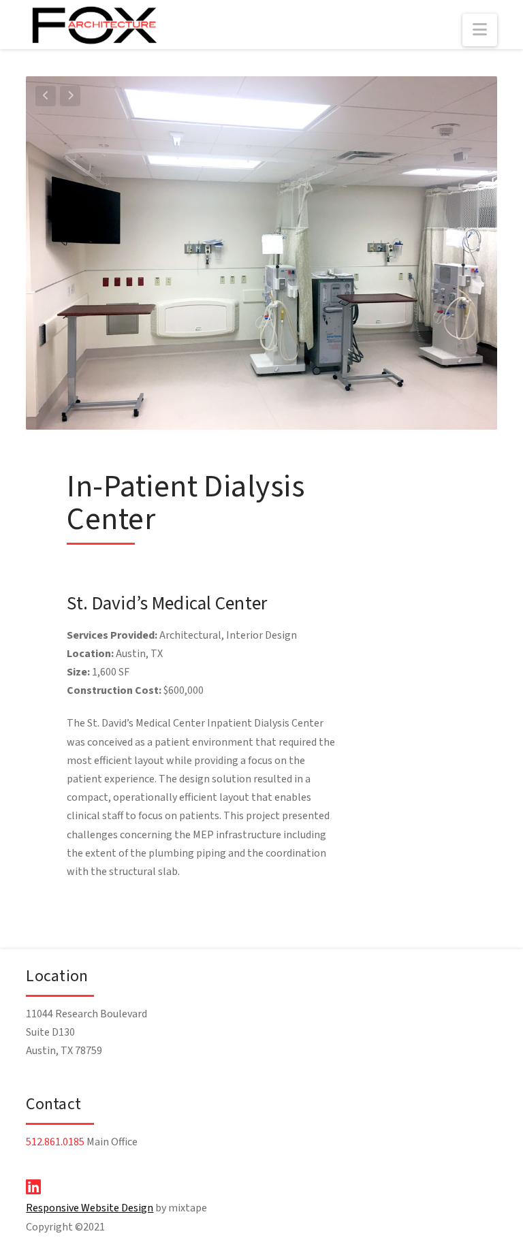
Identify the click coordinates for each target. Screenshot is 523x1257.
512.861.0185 (55, 1141)
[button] (479, 30)
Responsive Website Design (89, 1207)
